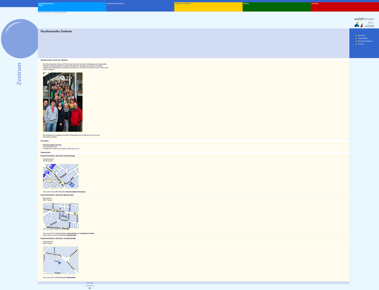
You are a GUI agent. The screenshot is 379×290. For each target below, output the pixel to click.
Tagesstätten (363, 38)
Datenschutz (90, 285)
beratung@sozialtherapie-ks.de (68, 148)
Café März (314, 3)
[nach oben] (90, 288)
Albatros (246, 3)
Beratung (361, 35)
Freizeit (361, 44)
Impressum (89, 283)
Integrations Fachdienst (183, 3)
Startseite (48, 12)
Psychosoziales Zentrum (115, 3)
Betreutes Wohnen (365, 41)
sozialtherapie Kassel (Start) (45, 4)
